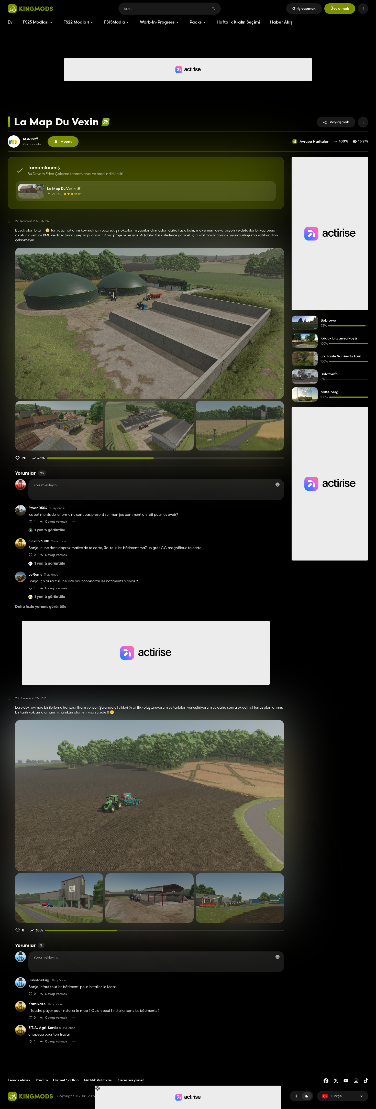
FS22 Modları (76, 22)
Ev (10, 22)
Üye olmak (339, 8)
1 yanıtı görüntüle (50, 530)
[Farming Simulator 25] (105, 122)
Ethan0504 (37, 508)
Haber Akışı (281, 22)
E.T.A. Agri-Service (44, 1028)
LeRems (35, 574)
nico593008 (38, 541)
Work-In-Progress (157, 22)
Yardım (42, 1080)
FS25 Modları (35, 22)
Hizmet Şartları (66, 1080)
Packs (196, 22)
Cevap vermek (56, 521)
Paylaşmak (339, 122)
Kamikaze (37, 1004)
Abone (66, 141)
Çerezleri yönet (131, 1080)
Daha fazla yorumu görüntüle (40, 607)
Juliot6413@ (39, 980)
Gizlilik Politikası (98, 1080)
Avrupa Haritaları (314, 141)
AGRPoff (30, 139)
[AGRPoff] (14, 141)
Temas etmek (19, 1080)
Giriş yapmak (304, 8)
